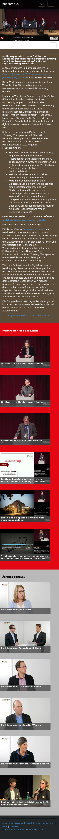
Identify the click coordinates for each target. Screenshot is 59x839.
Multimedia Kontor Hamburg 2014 (24, 829)
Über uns (7, 823)
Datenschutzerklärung (27, 823)
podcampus (10, 4)
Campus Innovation (33, 229)
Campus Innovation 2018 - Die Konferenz (28, 315)
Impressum (48, 823)
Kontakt (14, 826)
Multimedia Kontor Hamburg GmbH (24, 220)
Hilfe (5, 826)
